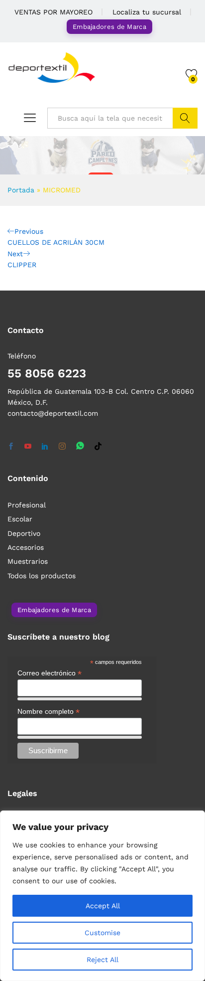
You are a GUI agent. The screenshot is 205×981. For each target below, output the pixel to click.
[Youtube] (27, 446)
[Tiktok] (98, 446)
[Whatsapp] (80, 446)
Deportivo (23, 533)
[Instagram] (62, 446)
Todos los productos (41, 576)
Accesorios (25, 547)
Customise (102, 933)
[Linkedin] (44, 446)
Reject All (102, 960)
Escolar (19, 519)
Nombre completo (48, 711)
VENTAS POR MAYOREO (53, 12)
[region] (102, 896)
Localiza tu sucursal (146, 12)
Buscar (185, 118)
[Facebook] (10, 446)
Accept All (103, 906)
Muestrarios (27, 561)
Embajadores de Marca (109, 26)
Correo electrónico (49, 673)
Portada (20, 190)
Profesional (26, 505)
